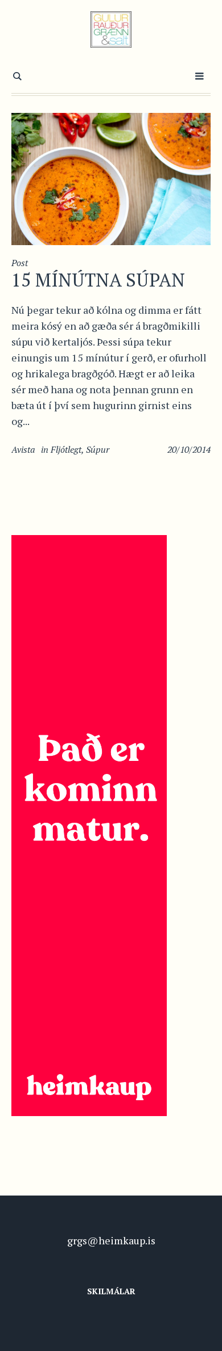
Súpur (97, 449)
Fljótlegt (66, 449)
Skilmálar (111, 1291)
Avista (23, 449)
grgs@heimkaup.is (111, 1240)
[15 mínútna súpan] (111, 177)
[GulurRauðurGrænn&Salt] (111, 29)
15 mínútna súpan (98, 280)
